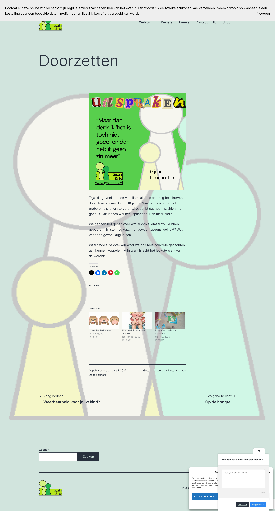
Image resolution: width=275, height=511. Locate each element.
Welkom (145, 22)
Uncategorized (177, 370)
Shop (226, 22)
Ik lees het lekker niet (100, 330)
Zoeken (44, 449)
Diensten (167, 22)
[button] (268, 471)
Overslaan (242, 504)
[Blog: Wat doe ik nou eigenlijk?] (170, 320)
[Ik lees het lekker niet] (104, 320)
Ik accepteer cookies (206, 496)
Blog (215, 22)
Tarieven (184, 22)
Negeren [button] (263, 13)
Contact (202, 22)
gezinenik (101, 374)
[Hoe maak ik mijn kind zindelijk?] (137, 320)
